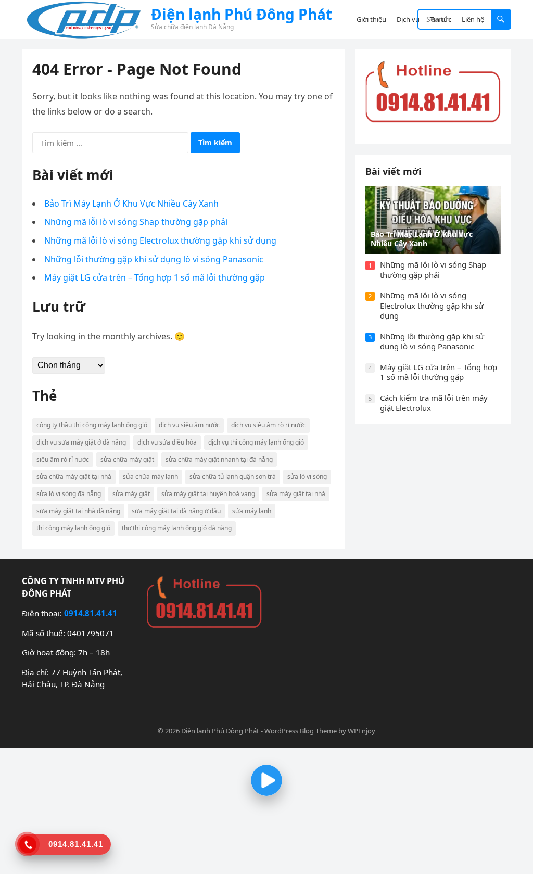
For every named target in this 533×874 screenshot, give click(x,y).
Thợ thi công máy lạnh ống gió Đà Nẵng (177, 528)
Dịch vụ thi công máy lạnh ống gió (256, 442)
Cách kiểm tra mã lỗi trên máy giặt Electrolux (434, 402)
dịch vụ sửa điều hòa (167, 442)
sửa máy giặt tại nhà (295, 493)
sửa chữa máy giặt (127, 459)
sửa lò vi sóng (307, 476)
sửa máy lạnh (251, 510)
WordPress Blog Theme (300, 731)
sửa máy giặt (131, 493)
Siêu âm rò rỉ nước (62, 459)
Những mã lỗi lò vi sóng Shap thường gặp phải (135, 221)
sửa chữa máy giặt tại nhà (73, 476)
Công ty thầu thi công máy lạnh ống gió (91, 425)
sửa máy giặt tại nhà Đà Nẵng (78, 510)
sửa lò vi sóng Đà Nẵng (68, 493)
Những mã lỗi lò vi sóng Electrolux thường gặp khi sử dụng (160, 240)
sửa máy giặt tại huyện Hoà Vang (208, 493)
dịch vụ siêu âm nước (189, 425)
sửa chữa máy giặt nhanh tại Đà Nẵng (219, 459)
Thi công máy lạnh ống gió (73, 528)
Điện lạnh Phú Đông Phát (241, 14)
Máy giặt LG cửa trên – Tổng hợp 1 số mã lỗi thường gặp (154, 277)
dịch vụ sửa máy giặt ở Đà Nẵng (81, 442)
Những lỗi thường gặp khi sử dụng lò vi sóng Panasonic (153, 259)
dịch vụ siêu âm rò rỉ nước (268, 425)
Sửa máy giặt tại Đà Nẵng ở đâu (176, 510)
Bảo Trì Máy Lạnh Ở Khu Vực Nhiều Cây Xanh (131, 203)
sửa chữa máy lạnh (150, 476)
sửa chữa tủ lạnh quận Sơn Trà (232, 476)
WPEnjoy (361, 731)
